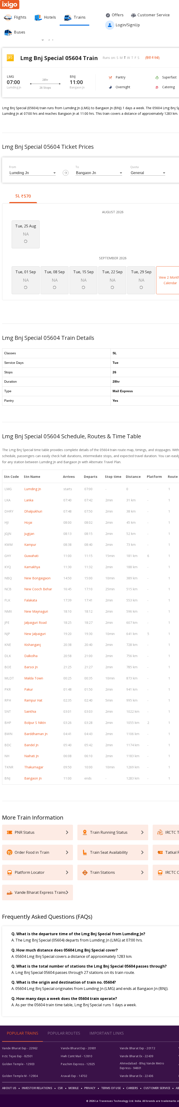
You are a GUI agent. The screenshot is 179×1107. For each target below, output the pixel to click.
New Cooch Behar (38, 589)
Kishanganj (32, 644)
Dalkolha (31, 656)
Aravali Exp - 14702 (74, 1076)
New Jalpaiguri (35, 633)
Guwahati (31, 556)
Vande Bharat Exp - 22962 (20, 1048)
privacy (90, 1088)
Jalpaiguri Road (35, 622)
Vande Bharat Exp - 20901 (78, 1048)
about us (9, 1088)
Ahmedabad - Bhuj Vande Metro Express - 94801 (142, 1065)
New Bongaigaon (37, 578)
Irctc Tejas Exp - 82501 (17, 1056)
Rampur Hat (33, 700)
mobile (74, 1088)
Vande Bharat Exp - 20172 (137, 1048)
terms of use (111, 1088)
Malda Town (33, 678)
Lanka (28, 500)
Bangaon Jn (33, 778)
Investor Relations (37, 1088)
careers (132, 1088)
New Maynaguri (36, 611)
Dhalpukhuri (33, 511)
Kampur (30, 544)
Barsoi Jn (31, 667)
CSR (60, 1088)
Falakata (30, 600)
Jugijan (29, 533)
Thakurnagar (33, 767)
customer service (157, 1088)
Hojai (28, 522)
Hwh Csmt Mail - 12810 (76, 1056)
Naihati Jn (31, 756)
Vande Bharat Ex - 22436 (136, 1076)
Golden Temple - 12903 (18, 1064)
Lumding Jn (32, 489)
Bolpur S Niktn (35, 722)
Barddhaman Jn (36, 734)
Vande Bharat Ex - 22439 (136, 1056)
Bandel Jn (31, 745)
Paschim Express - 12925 (78, 1064)
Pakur (28, 689)
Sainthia (30, 711)
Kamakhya (32, 567)
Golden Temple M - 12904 (20, 1076)
